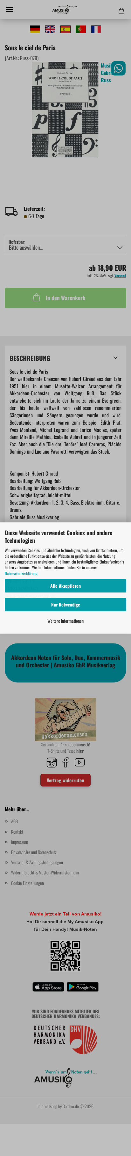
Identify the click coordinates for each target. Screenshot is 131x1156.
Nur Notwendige (65, 604)
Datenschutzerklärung (21, 573)
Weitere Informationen (65, 620)
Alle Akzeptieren (65, 585)
